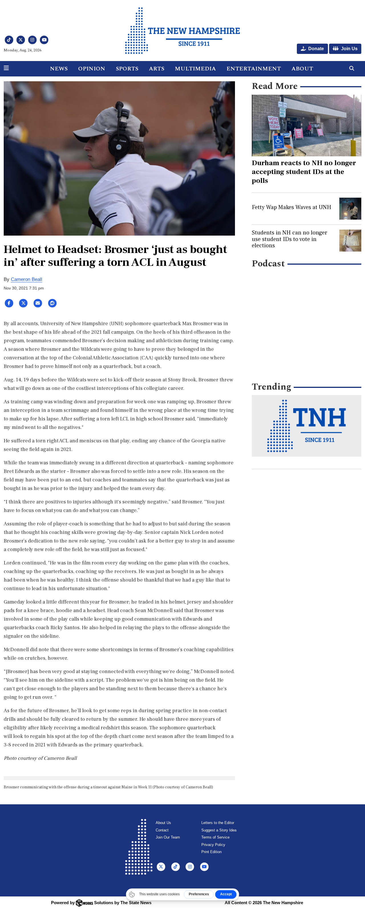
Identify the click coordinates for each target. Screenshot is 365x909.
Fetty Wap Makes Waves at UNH (291, 207)
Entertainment (253, 68)
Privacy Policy (213, 845)
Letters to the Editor (217, 823)
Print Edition (211, 852)
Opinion (91, 68)
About (302, 68)
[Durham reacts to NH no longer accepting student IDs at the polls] (306, 125)
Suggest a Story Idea (218, 830)
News (59, 68)
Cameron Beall (26, 279)
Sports (127, 68)
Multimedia (195, 68)
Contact (162, 830)
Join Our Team (168, 837)
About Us (163, 823)
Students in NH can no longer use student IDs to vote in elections (289, 239)
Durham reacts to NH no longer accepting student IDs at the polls (304, 171)
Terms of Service (215, 837)
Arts (156, 68)
